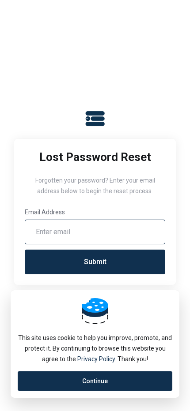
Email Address (45, 212)
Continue (95, 381)
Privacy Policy (96, 358)
